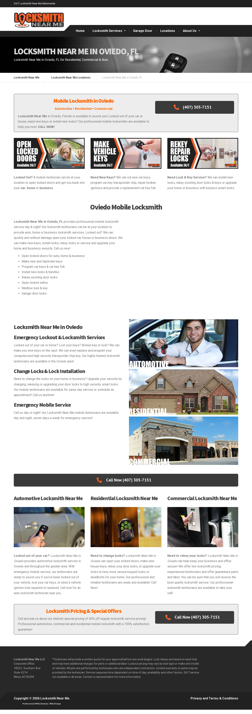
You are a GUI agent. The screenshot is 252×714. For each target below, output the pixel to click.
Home (80, 31)
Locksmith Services (107, 31)
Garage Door (142, 31)
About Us (189, 31)
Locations (167, 31)
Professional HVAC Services (35, 704)
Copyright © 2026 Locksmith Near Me (41, 698)
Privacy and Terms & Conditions (214, 698)
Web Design (55, 704)
